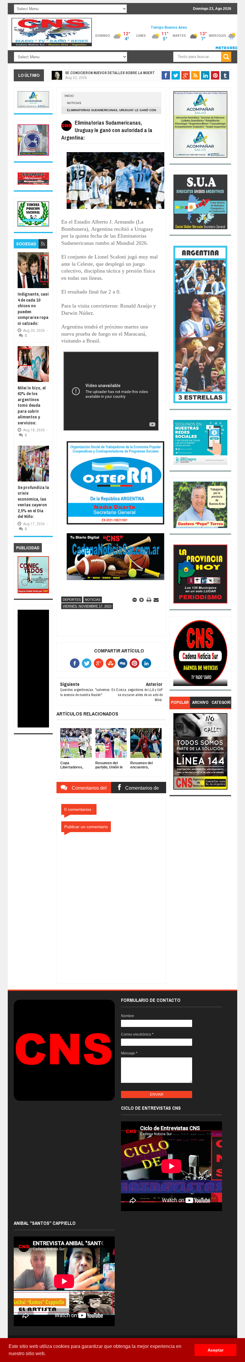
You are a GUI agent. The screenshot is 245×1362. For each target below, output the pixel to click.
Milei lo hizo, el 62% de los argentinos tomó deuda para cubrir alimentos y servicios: (32, 405)
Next (223, 655)
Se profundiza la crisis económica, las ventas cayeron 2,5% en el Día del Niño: (33, 502)
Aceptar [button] (215, 1350)
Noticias (74, 103)
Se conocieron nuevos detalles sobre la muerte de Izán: (118, 73)
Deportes (72, 599)
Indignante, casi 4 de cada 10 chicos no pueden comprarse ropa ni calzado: (33, 308)
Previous (177, 655)
